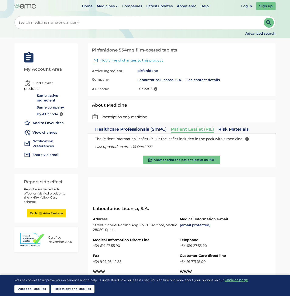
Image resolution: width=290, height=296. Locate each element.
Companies (132, 6)
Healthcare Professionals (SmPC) (131, 129)
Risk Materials (233, 129)
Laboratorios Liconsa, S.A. (159, 80)
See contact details (203, 80)
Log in (246, 6)
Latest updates (159, 6)
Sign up (266, 6)
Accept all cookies (32, 289)
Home (87, 6)
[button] (107, 6)
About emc (186, 6)
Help (204, 6)
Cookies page (236, 280)
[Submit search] (269, 23)
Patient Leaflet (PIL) (192, 129)
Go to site (46, 213)
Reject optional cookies (73, 289)
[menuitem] (87, 6)
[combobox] (140, 23)
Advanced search (260, 33)
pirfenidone (147, 71)
